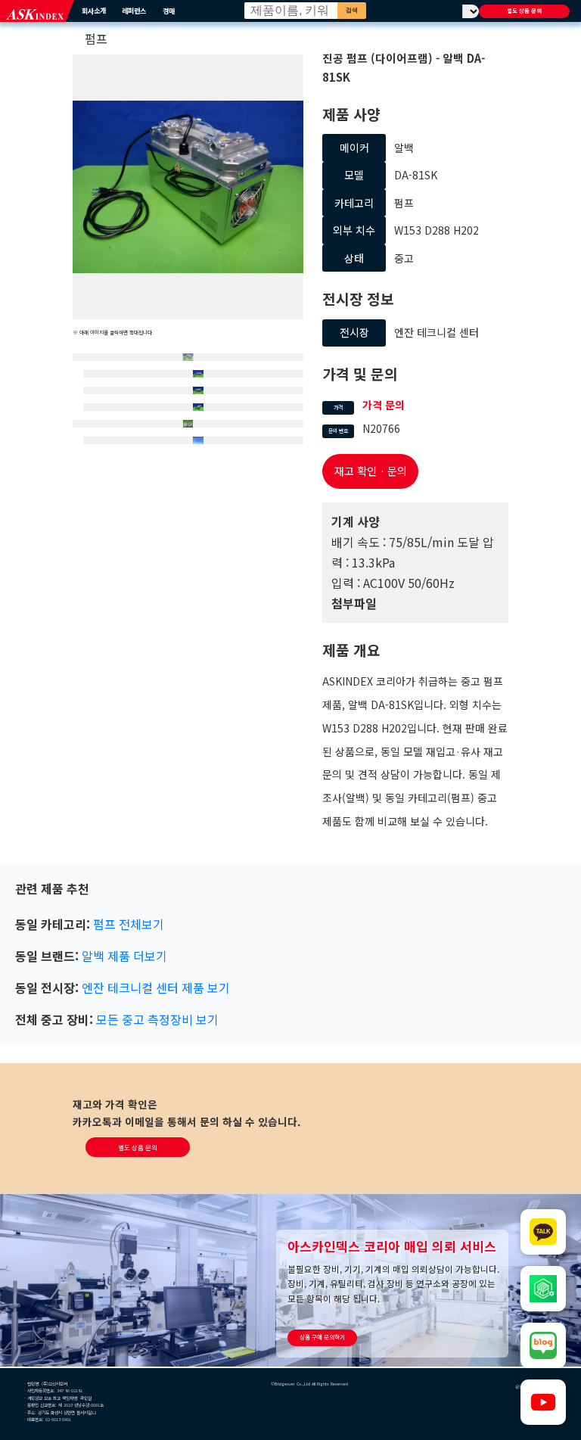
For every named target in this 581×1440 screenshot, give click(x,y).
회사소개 (94, 10)
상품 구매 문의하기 (322, 1337)
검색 (352, 10)
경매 (169, 10)
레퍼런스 (134, 10)
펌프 (96, 39)
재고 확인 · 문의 (370, 470)
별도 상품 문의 (524, 10)
